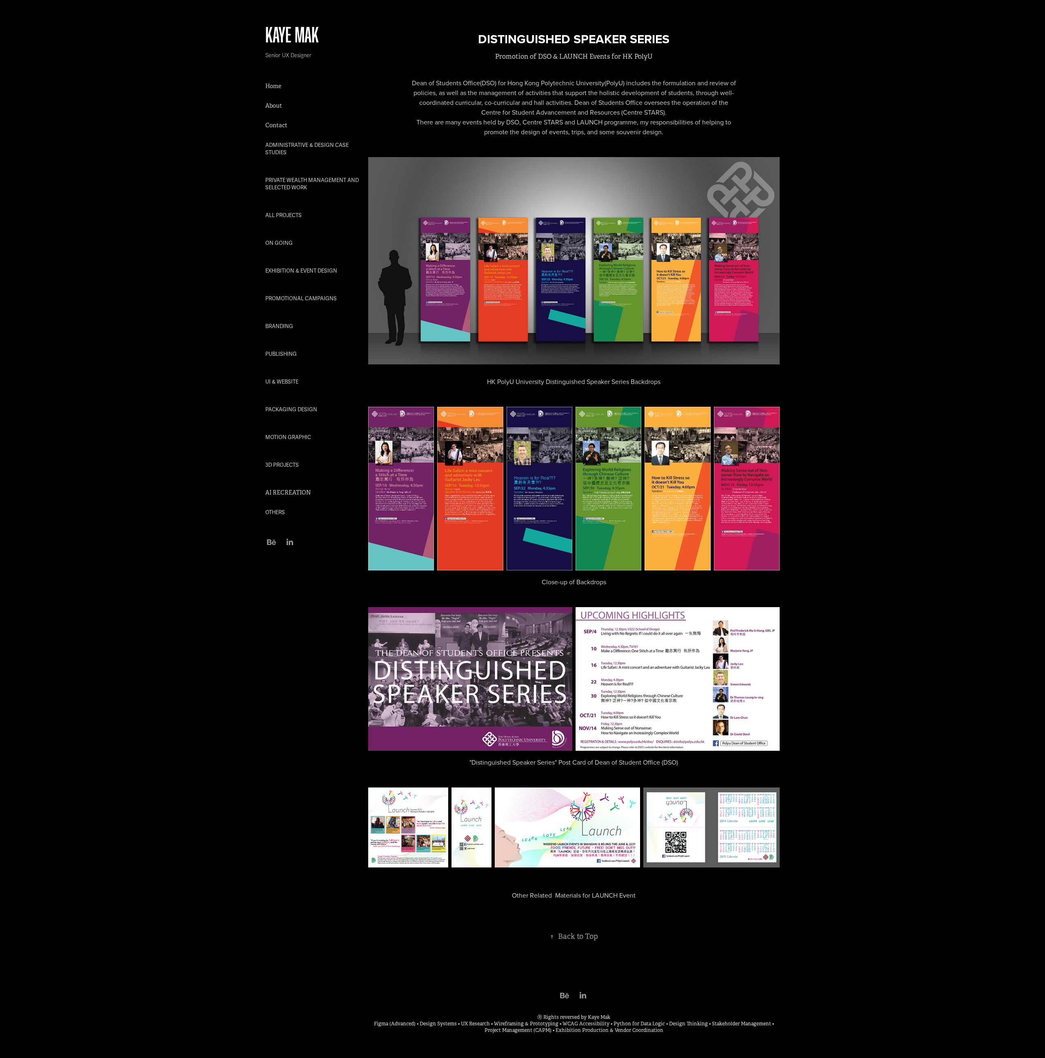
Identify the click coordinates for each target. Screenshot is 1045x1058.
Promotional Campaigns (301, 298)
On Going (279, 243)
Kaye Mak (292, 34)
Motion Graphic (288, 437)
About (273, 105)
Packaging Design (291, 409)
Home (273, 86)
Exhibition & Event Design (301, 271)
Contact (276, 125)
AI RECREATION (288, 492)
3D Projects (282, 465)
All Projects (283, 215)
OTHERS (275, 512)
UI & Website (281, 382)
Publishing (281, 354)
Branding (279, 326)
